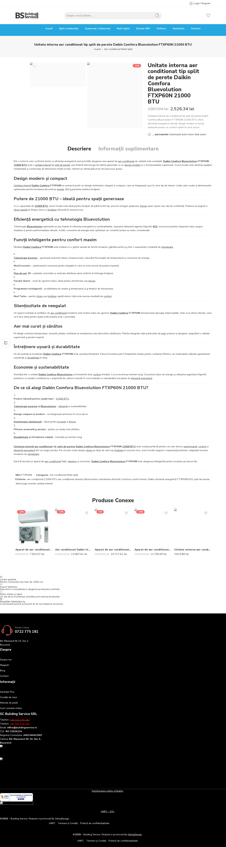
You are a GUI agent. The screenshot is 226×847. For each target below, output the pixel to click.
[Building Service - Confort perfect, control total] (27, 15)
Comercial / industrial (97, 28)
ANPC (52, 823)
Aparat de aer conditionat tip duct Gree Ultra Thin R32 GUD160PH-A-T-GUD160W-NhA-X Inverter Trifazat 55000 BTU (113, 549)
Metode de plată (9, 702)
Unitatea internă (22, 185)
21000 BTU (20, 165)
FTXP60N (182, 479)
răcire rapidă (20, 209)
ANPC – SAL (107, 811)
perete (60, 189)
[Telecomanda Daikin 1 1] (115, 95)
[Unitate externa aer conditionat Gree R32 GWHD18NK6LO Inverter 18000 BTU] (192, 526)
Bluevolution (189, 161)
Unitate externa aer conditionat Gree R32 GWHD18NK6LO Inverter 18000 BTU (192, 549)
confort (108, 296)
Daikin (151, 479)
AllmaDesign (135, 834)
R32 (155, 226)
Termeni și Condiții (68, 823)
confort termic (139, 479)
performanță (190, 446)
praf (163, 333)
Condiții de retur (8, 697)
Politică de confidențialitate (94, 823)
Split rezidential (68, 28)
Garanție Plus (7, 691)
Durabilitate (21, 437)
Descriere (79, 148)
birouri (143, 206)
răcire (40, 296)
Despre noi (6, 659)
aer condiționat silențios (71, 479)
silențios (72, 461)
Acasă (48, 28)
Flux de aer (20, 273)
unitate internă (43, 165)
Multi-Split (123, 28)
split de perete (62, 165)
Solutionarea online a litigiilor (107, 791)
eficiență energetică (141, 378)
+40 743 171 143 (20, 723)
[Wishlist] (34, 66)
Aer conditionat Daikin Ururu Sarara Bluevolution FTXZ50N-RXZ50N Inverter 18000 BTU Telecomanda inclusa (73, 549)
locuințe (61, 421)
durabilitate (33, 357)
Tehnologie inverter (26, 406)
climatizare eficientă (109, 479)
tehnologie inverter (26, 483)
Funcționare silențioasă (28, 421)
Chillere (161, 28)
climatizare (167, 247)
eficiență (63, 406)
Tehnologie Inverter (26, 258)
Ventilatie (178, 28)
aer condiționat (126, 161)
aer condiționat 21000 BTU (42, 479)
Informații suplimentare (128, 148)
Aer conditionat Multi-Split (118, 49)
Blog (2, 670)
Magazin (4, 665)
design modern (132, 165)
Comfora (126, 479)
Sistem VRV (143, 28)
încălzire (52, 209)
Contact (196, 28)
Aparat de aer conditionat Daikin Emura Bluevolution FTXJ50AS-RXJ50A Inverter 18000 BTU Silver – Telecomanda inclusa (153, 549)
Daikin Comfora (172, 161)
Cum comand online (11, 708)
